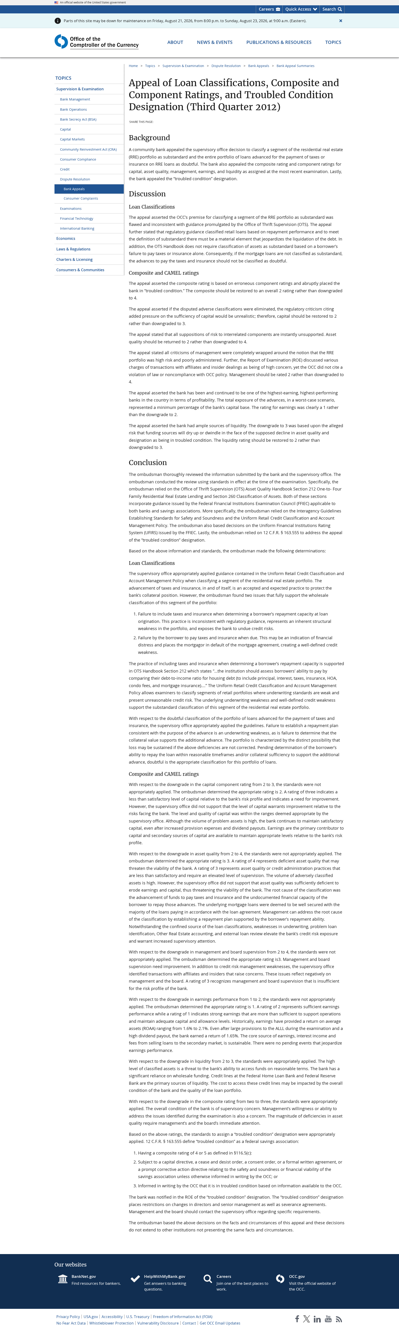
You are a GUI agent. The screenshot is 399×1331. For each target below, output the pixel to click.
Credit (65, 169)
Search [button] (329, 9)
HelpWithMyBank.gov (164, 1276)
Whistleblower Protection (111, 1323)
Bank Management (75, 99)
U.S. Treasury (137, 1316)
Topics (63, 78)
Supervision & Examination (80, 88)
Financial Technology (76, 218)
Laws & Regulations (73, 249)
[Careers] (209, 1279)
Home (133, 66)
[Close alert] (341, 20)
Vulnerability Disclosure (158, 1323)
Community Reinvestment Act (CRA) (88, 149)
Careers (266, 9)
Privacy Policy (68, 1316)
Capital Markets (72, 139)
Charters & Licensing (74, 259)
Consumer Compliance (78, 159)
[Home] (137, 1279)
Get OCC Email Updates (220, 1323)
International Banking (77, 228)
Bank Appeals (74, 189)
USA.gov (91, 1316)
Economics (65, 238)
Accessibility (112, 1316)
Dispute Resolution (75, 179)
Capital (65, 129)
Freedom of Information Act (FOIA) (182, 1316)
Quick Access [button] (298, 9)
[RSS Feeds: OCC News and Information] (339, 1319)
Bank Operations (73, 109)
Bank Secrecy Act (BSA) (78, 119)
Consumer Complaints (81, 198)
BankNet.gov (84, 1276)
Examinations (71, 208)
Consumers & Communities (80, 269)
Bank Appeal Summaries (295, 66)
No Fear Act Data (71, 1323)
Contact (189, 1323)
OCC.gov (297, 1276)
